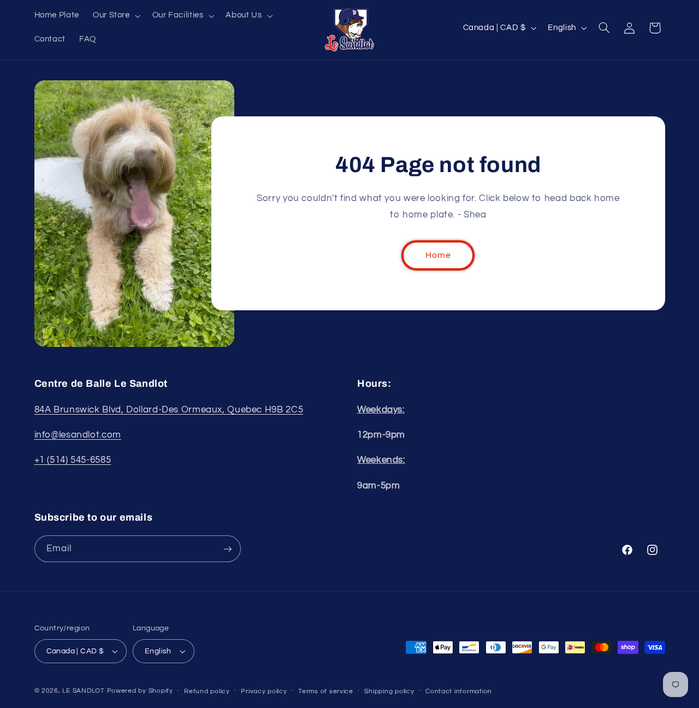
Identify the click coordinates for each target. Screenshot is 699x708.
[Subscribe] (227, 548)
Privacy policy (264, 691)
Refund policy (207, 691)
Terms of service (325, 691)
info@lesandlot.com (77, 435)
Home (438, 255)
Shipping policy (389, 691)
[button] (115, 16)
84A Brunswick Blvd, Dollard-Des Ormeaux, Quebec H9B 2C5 (169, 410)
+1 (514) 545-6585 (72, 460)
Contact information (458, 691)
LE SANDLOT (83, 691)
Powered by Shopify (140, 691)
